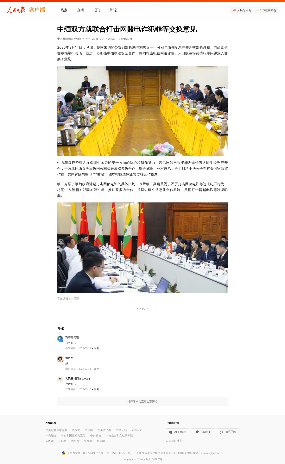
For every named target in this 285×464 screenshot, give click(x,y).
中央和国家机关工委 (73, 435)
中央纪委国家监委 (56, 430)
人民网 (50, 441)
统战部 (76, 430)
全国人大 (136, 430)
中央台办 (121, 430)
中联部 (89, 430)
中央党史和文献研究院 (119, 435)
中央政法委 (104, 430)
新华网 (101, 441)
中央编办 (51, 435)
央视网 (88, 441)
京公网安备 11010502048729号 (85, 453)
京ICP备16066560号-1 (119, 453)
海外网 (75, 441)
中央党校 (95, 435)
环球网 (62, 441)
